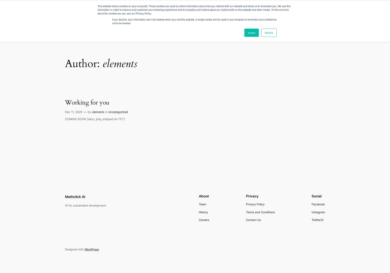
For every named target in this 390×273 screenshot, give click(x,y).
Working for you (87, 103)
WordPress (92, 249)
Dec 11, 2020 (73, 112)
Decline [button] (269, 32)
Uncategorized (118, 112)
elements (98, 112)
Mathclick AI (75, 197)
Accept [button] (251, 32)
